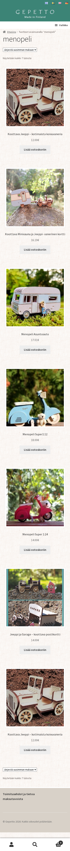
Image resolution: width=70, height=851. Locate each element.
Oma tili (11, 844)
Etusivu (11, 32)
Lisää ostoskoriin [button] (35, 149)
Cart (54, 841)
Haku (35, 844)
